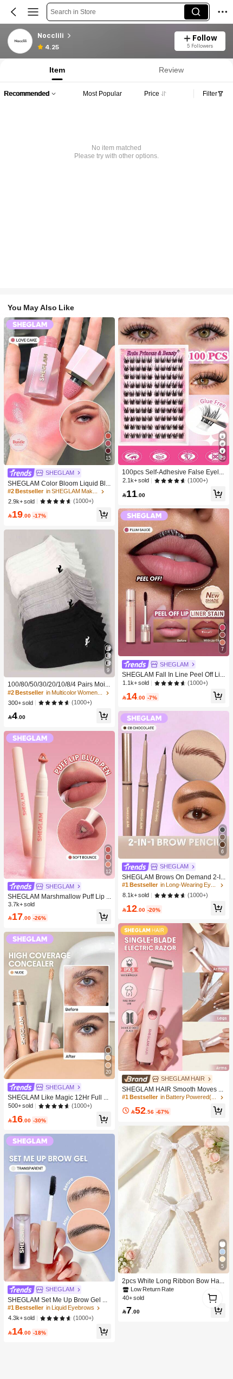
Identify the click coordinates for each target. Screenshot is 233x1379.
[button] (13, 12)
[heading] (102, 36)
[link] (20, 41)
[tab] (56, 70)
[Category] (33, 12)
